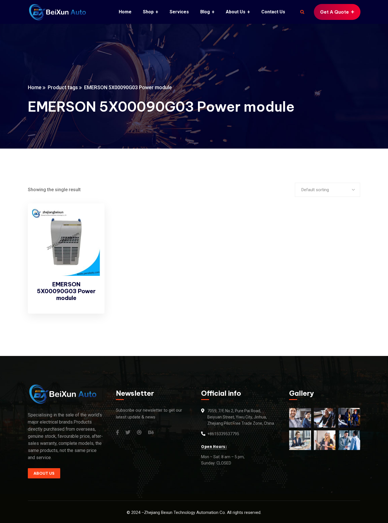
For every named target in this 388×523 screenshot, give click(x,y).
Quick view (90, 231)
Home (34, 87)
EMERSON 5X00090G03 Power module (66, 291)
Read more (90, 218)
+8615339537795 (223, 434)
